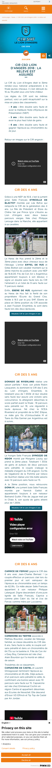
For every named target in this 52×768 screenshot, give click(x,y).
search (26, 11)
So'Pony (36, 1)
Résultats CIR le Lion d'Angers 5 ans (26, 508)
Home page (9, 11)
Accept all (26, 755)
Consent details (8, 748)
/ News (13, 17)
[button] (26, 9)
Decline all (26, 760)
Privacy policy (29, 748)
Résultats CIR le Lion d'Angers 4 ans (25, 314)
